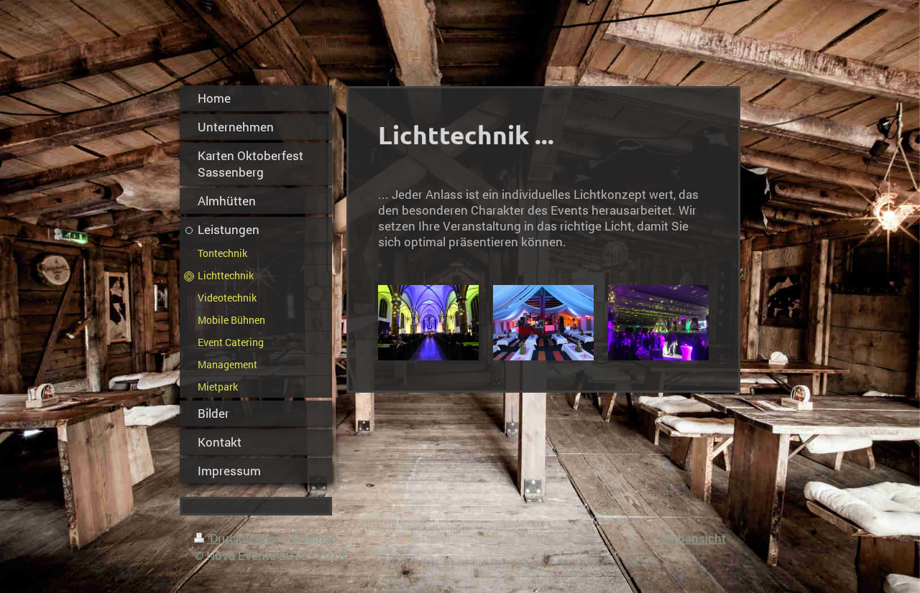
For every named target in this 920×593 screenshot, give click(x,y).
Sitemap (315, 538)
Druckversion (246, 538)
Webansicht (693, 538)
